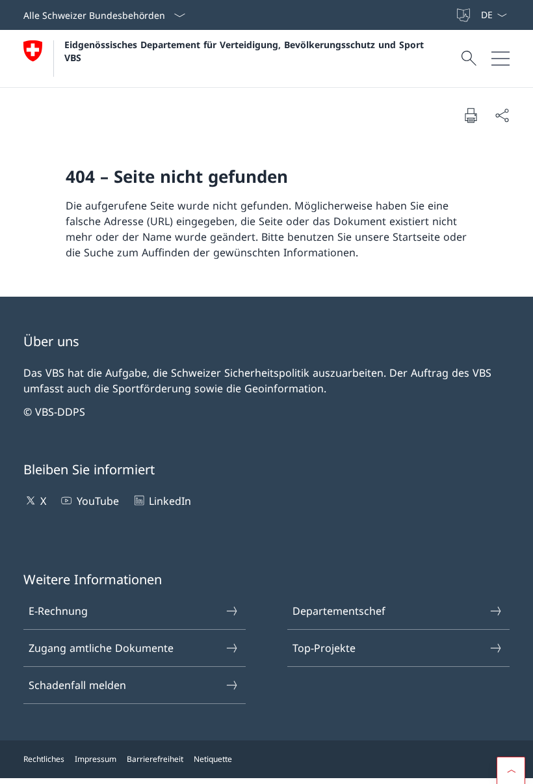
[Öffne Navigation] (500, 58)
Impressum (95, 758)
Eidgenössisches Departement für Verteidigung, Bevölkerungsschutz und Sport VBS (245, 50)
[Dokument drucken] (470, 115)
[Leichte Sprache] (465, 15)
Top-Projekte (324, 648)
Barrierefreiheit (155, 758)
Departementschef (338, 611)
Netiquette (213, 758)
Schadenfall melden (77, 685)
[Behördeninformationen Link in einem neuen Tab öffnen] (449, 15)
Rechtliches (43, 758)
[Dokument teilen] (501, 115)
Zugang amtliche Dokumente (101, 648)
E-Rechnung (58, 611)
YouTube (97, 501)
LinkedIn (170, 501)
